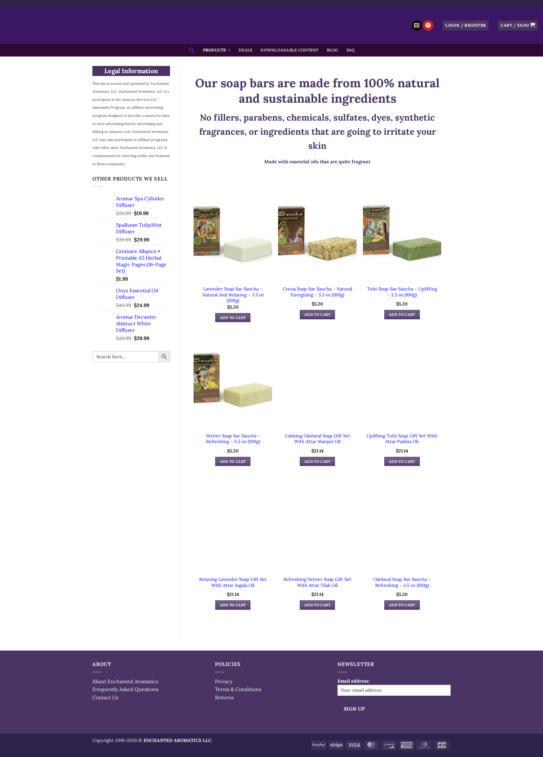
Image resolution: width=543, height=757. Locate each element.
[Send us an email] (417, 25)
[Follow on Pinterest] (428, 25)
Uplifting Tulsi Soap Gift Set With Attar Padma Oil (401, 439)
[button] (465, 25)
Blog (332, 50)
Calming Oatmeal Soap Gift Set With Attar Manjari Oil (317, 439)
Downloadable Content (289, 50)
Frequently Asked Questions (125, 689)
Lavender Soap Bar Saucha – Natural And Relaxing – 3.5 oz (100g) (233, 294)
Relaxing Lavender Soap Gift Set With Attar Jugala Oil (233, 582)
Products (214, 50)
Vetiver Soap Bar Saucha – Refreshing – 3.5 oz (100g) (233, 439)
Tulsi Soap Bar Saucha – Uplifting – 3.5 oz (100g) (402, 292)
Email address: (353, 681)
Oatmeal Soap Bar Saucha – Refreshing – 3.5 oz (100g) (402, 582)
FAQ (351, 50)
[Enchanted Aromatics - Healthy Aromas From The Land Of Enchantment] (271, 26)
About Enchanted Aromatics (125, 681)
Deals (245, 50)
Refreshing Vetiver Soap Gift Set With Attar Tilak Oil (317, 582)
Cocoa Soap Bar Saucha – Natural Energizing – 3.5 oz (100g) (317, 292)
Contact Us (105, 697)
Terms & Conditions (238, 689)
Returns (224, 697)
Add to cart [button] (233, 317)
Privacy (223, 681)
